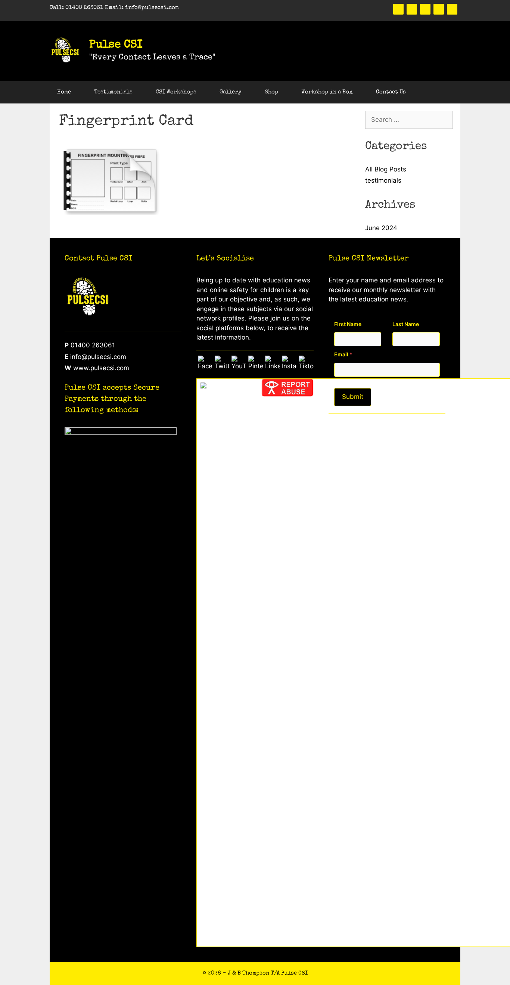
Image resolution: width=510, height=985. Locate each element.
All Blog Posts (385, 169)
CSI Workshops (176, 92)
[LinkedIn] (438, 9)
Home (64, 92)
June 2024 (381, 228)
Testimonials (113, 92)
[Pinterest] (425, 9)
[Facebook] (398, 9)
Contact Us (391, 92)
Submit (352, 396)
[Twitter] (412, 9)
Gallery (231, 92)
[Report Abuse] (287, 394)
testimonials (383, 180)
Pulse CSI (116, 45)
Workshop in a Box (327, 92)
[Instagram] (452, 9)
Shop (271, 92)
